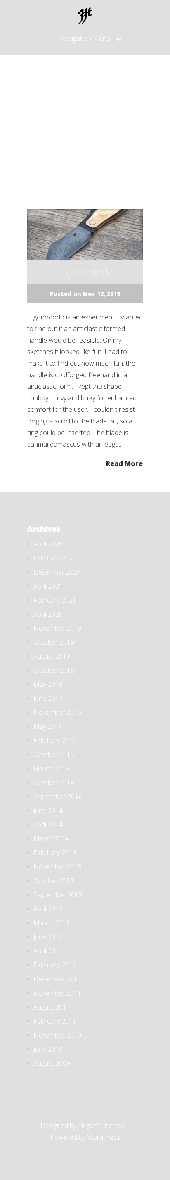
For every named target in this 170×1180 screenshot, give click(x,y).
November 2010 (57, 1035)
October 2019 (53, 642)
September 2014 (57, 796)
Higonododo (85, 272)
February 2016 (54, 740)
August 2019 (51, 656)
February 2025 (54, 558)
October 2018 (53, 670)
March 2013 (51, 922)
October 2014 (53, 782)
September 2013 (57, 894)
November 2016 (57, 712)
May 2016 (48, 726)
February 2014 (54, 852)
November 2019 (57, 628)
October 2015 (53, 754)
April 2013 (48, 908)
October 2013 (53, 880)
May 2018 (48, 684)
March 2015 (51, 768)
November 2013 (57, 866)
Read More (124, 463)
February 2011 (54, 1021)
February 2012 (54, 965)
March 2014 (51, 838)
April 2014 (48, 824)
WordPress (103, 1137)
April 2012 (48, 950)
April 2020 (48, 614)
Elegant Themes (101, 1125)
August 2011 (51, 1007)
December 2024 (57, 572)
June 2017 (48, 698)
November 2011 (57, 993)
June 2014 (48, 810)
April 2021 (48, 586)
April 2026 (48, 544)
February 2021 (54, 600)
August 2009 (51, 1063)
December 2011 (57, 979)
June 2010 (48, 1049)
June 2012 (48, 936)
